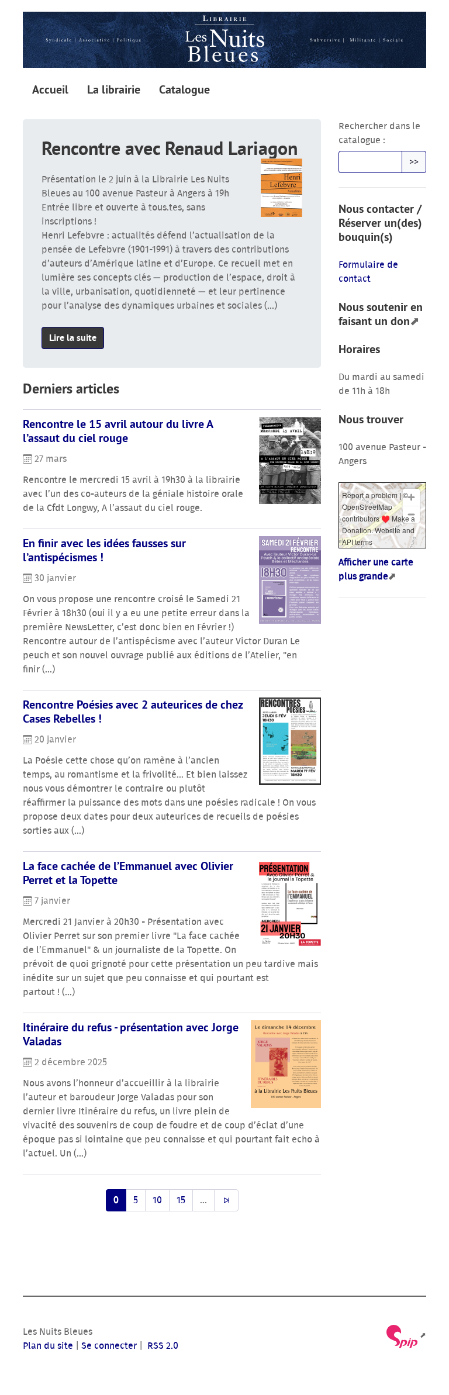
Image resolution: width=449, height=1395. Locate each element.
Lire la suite (72, 338)
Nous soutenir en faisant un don (381, 314)
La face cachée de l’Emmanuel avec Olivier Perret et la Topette (128, 873)
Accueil (50, 89)
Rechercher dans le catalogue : (379, 133)
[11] (226, 1200)
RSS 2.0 (161, 1346)
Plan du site (48, 1346)
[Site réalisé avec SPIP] (405, 1335)
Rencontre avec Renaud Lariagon (170, 148)
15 (181, 1200)
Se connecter (109, 1346)
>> (414, 162)
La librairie (113, 89)
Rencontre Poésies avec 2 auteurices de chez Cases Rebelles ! (133, 711)
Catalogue (184, 89)
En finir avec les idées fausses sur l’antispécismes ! (104, 550)
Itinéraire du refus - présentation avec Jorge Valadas (131, 1034)
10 (157, 1200)
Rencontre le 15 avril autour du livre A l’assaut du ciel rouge (118, 431)
